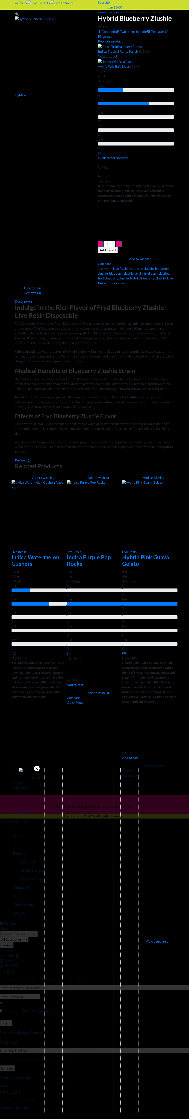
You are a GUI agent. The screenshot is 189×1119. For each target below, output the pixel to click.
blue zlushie (145, 268)
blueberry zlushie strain (126, 273)
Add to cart (108, 250)
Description (32, 288)
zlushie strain (116, 283)
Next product (107, 56)
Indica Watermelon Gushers (35, 560)
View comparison (158, 941)
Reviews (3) (32, 293)
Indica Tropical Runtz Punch (118, 51)
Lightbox (21, 95)
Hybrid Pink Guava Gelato (145, 560)
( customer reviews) (113, 158)
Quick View (75, 702)
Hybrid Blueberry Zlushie (148, 278)
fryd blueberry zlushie (113, 278)
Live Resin (120, 268)
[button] (17, 14)
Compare (73, 698)
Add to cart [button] (75, 685)
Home (102, 12)
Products (116, 12)
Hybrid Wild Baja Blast (114, 66)
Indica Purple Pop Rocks (89, 560)
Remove (37, 768)
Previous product (110, 41)
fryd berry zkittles (156, 273)
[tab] (99, 287)
